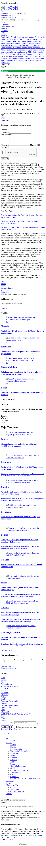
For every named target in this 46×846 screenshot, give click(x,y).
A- (2, 116)
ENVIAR (5, 159)
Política (3, 680)
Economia (4, 693)
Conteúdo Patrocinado (9, 701)
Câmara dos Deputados (9, 705)
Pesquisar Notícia (7, 20)
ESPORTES (6, 24)
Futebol (4, 31)
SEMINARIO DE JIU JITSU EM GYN (16, 714)
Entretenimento (6, 684)
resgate (3, 286)
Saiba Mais (5, 308)
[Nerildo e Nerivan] (8, 18)
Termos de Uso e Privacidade (12, 729)
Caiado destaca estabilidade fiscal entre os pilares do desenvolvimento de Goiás (21, 42)
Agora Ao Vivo (7, 15)
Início (3, 22)
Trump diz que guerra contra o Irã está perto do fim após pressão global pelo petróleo (23, 57)
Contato (4, 35)
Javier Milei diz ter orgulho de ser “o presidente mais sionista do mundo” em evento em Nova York (22, 54)
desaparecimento (7, 288)
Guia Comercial (7, 26)
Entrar (3, 11)
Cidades (4, 703)
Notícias (4, 29)
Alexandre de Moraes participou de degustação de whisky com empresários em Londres (22, 51)
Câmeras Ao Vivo (12, 785)
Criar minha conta (7, 666)
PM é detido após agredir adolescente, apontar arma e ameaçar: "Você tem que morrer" (22, 60)
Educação (4, 688)
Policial (3, 690)
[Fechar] (2, 842)
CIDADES (5, 712)
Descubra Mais (6, 651)
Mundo (3, 682)
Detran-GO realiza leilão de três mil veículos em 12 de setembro (22, 44)
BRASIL (4, 695)
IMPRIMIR (5, 120)
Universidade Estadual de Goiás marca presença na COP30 (23, 48)
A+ (3, 118)
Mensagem (5, 145)
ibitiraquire (5, 292)
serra (2, 290)
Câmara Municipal (17, 792)
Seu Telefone (6, 135)
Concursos (10, 781)
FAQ (3, 718)
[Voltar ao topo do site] (2, 798)
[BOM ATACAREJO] (10, 7)
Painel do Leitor (7, 725)
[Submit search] (38, 20)
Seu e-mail (5, 132)
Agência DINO (7, 707)
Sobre (3, 716)
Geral (3, 710)
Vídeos (4, 33)
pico (2, 282)
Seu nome (4, 130)
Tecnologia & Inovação (9, 686)
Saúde (3, 699)
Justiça (3, 697)
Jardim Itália (14, 789)
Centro (12, 787)
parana (3, 284)
